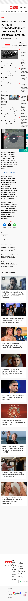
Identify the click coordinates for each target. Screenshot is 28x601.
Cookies (20, 573)
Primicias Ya (20, 11)
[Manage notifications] (24, 595)
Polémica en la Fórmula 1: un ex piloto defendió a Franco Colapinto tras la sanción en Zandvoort (9, 257)
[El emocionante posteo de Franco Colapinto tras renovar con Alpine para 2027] (14, 97)
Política (2, 11)
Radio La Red (23, 7)
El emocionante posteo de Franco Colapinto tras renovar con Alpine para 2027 (4, 99)
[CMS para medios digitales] (23, 593)
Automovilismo (4, 14)
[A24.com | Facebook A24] (5, 565)
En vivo (16, 7)
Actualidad (13, 11)
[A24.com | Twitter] (8, 565)
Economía (8, 11)
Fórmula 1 (11, 14)
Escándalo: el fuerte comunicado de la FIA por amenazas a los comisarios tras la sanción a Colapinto (9, 264)
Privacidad (21, 566)
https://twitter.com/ (9, 172)
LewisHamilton (17, 14)
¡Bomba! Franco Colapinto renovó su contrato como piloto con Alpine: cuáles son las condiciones (9, 250)
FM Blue (14, 569)
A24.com (14, 561)
